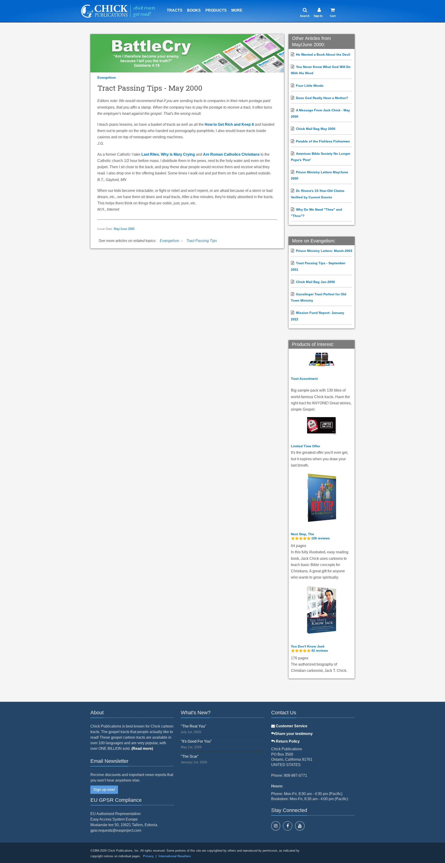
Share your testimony (294, 734)
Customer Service (291, 726)
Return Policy (287, 741)
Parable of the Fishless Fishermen (323, 141)
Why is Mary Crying (178, 154)
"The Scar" (190, 756)
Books (194, 10)
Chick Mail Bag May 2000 (315, 129)
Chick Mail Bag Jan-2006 (315, 282)
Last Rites (150, 154)
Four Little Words (310, 85)
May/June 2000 (124, 229)
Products (216, 10)
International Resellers (175, 856)
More (236, 10)
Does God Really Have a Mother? (322, 98)
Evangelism (106, 77)
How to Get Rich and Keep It (229, 124)
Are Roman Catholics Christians (231, 154)
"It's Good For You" (196, 741)
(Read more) (142, 748)
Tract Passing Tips (201, 241)
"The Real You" (193, 726)
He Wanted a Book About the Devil (323, 54)
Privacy (148, 856)
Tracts (174, 10)
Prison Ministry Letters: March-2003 (324, 251)
